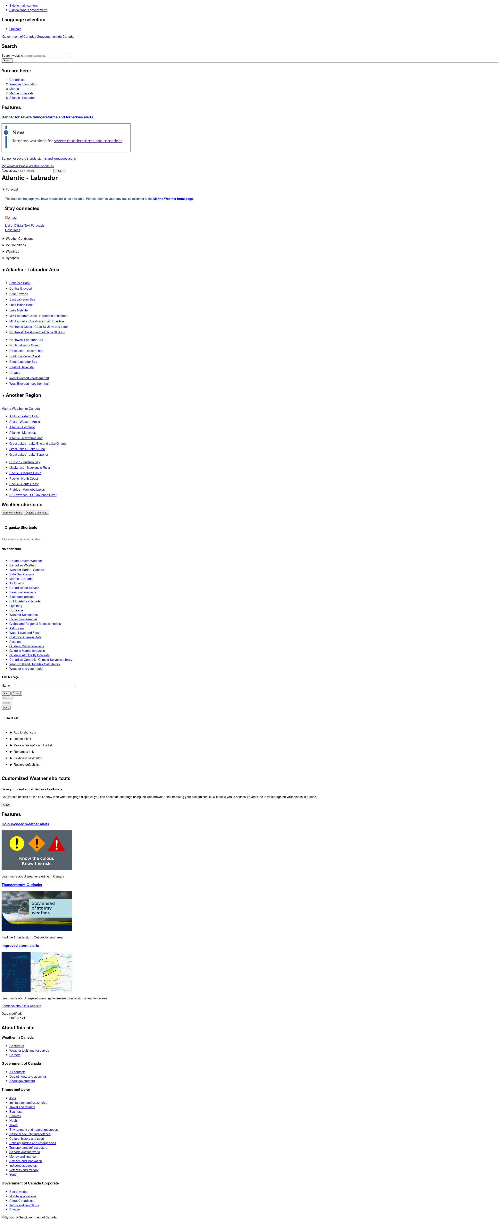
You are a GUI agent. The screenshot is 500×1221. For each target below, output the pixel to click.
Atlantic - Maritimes (22, 432)
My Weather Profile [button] (15, 166)
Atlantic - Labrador (22, 97)
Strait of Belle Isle (21, 367)
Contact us (16, 1046)
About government (22, 1081)
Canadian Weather (22, 565)
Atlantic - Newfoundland (26, 438)
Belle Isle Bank (19, 283)
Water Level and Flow (24, 632)
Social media (18, 1191)
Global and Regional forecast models (35, 623)
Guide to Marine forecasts (27, 650)
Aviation (15, 641)
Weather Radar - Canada (26, 569)
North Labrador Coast (24, 345)
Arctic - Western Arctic (24, 421)
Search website (12, 55)
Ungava (14, 372)
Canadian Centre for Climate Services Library (40, 659)
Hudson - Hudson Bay (24, 462)
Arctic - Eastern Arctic (24, 416)
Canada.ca (17, 79)
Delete (6, 702)
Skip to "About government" (28, 10)
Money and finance (22, 1156)
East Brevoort (18, 294)
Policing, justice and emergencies (32, 1143)
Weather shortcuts (41, 166)
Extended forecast (21, 596)
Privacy (14, 1209)
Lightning (15, 605)
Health (14, 1120)
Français (15, 29)
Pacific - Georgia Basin (25, 473)
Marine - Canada (21, 578)
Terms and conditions (24, 1205)
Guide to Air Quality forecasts (29, 655)
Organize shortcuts (36, 512)
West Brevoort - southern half (29, 383)
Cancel (17, 693)
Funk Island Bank (21, 304)
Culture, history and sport (26, 1138)
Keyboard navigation (28, 758)
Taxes (13, 1125)
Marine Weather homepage (173, 198)
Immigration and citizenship (28, 1102)
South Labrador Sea (23, 361)
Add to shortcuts (12, 512)
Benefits (15, 1116)
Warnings (12, 251)
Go (60, 170)
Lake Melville (18, 310)
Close (6, 804)
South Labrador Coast (24, 356)
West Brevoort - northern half (29, 378)
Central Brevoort (20, 288)
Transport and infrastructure (28, 1147)
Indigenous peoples (23, 1165)
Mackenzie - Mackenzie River (29, 467)
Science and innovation (25, 1161)
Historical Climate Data (25, 637)
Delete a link (22, 738)
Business (15, 1111)
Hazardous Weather (23, 619)
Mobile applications (22, 1196)
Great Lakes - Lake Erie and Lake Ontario (38, 443)
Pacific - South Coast (23, 484)
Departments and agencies (28, 1076)
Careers (15, 1055)
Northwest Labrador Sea (26, 339)
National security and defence (30, 1134)
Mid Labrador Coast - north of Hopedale (36, 321)
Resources (12, 230)
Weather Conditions (19, 238)
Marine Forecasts (21, 93)
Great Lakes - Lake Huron (27, 449)
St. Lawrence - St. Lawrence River (32, 495)
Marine (14, 88)
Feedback (21, 1006)
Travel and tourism (22, 1107)
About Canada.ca (21, 1200)
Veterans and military (23, 1170)
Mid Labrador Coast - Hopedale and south (38, 315)
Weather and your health (26, 668)
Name (6, 685)
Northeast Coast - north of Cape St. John (37, 332)
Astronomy (16, 628)
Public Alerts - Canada (25, 601)
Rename (7, 698)
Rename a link (24, 751)
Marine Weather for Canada (21, 408)
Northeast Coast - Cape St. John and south (39, 326)
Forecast (12, 189)
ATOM (12, 218)
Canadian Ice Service (24, 587)
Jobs (12, 1098)
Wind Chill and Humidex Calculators (34, 664)
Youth (13, 1174)
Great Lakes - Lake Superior (28, 454)
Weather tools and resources (29, 1050)
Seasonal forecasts (22, 592)
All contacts (17, 1072)
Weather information (23, 84)
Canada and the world (24, 1152)
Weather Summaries (23, 614)
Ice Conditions (16, 245)
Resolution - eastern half (26, 350)
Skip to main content (23, 5)
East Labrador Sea (22, 299)
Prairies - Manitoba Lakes (27, 489)
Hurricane (16, 610)
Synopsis (12, 258)
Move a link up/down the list (33, 745)
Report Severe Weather (25, 560)
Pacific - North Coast (23, 478)
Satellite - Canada (21, 574)
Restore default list (26, 764)
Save (6, 693)
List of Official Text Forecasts (25, 225)
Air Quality (16, 583)
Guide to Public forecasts (26, 646)
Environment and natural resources (33, 1129)
